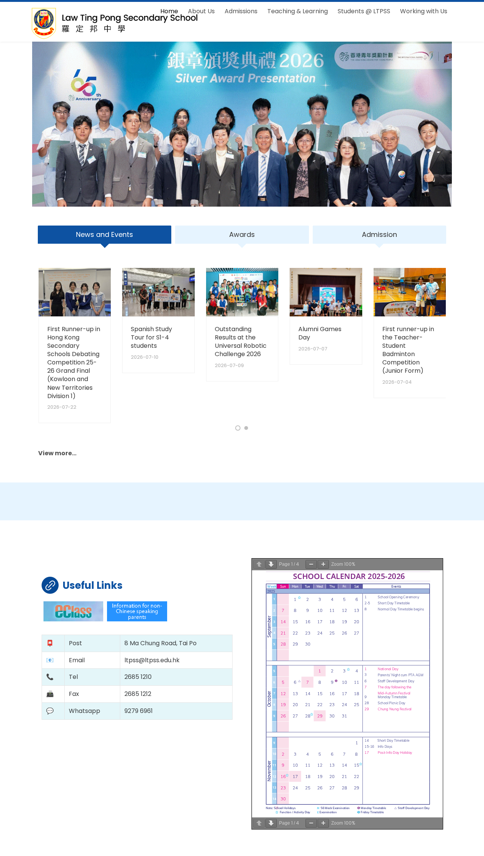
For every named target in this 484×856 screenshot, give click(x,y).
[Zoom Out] (311, 564)
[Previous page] (259, 564)
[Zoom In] (323, 564)
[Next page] (271, 564)
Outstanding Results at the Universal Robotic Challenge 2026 (241, 341)
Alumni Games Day (319, 333)
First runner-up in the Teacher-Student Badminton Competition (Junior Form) (408, 350)
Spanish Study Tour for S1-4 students (151, 337)
